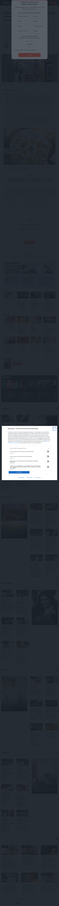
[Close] (54, 428)
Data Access (29, 477)
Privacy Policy (38, 477)
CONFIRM (19, 472)
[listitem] (29, 448)
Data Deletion (21, 477)
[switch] (47, 451)
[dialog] (29, 453)
